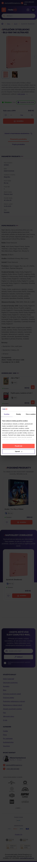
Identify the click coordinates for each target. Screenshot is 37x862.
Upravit (17, 451)
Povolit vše (18, 446)
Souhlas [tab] (6, 414)
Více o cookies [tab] (30, 414)
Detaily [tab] (18, 414)
